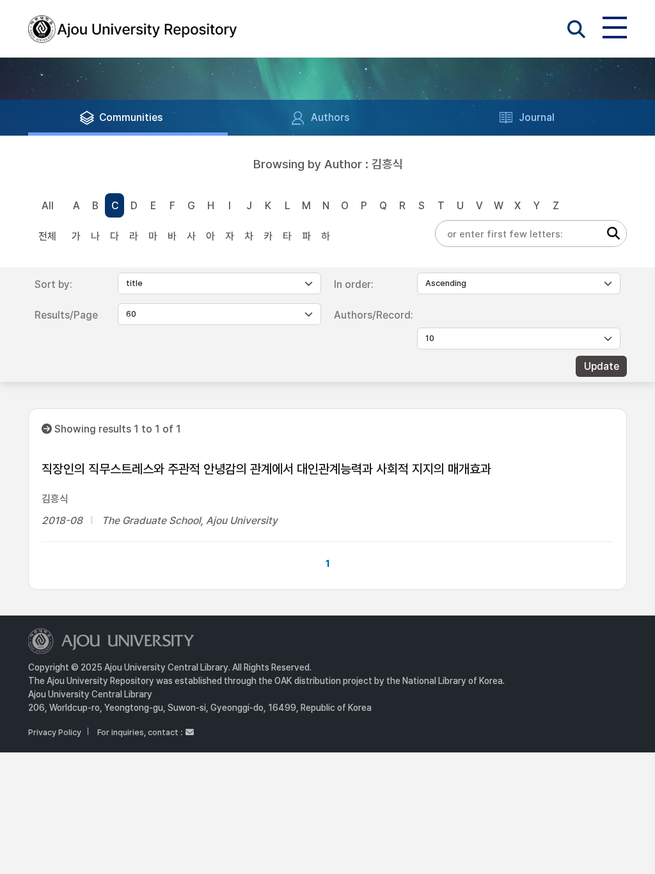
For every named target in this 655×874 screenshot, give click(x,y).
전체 (47, 236)
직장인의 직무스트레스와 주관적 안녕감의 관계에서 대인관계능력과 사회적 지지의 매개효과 (266, 469)
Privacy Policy (54, 732)
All (48, 206)
